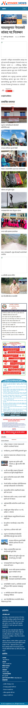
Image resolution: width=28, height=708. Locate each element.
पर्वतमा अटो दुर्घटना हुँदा (7, 190)
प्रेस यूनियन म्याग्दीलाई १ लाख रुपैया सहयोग (14, 524)
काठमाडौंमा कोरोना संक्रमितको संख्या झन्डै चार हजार (14, 491)
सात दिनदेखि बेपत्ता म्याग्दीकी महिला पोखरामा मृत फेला (12, 600)
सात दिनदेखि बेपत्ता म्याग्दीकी (9, 296)
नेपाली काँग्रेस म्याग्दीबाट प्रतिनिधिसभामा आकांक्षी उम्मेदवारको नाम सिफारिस (15, 484)
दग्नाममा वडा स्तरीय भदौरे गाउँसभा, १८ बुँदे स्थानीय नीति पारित (17, 463)
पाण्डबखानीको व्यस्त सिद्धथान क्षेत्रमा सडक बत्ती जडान (14, 564)
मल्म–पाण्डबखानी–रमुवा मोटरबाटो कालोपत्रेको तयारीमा (14, 253)
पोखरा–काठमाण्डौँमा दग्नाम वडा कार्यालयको (13, 169)
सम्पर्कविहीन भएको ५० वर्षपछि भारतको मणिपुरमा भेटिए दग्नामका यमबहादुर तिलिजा (13, 586)
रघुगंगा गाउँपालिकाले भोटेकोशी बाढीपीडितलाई (10, 126)
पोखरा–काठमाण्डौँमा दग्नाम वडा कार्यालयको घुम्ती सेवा (12, 550)
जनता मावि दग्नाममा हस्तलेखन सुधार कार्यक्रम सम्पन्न (17, 570)
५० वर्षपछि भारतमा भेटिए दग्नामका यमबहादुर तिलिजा (13, 593)
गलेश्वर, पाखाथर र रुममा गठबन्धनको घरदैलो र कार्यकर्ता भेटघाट (14, 445)
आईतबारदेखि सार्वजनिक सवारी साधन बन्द (14, 504)
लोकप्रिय (3, 437)
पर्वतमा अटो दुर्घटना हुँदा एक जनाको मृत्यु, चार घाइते (16, 557)
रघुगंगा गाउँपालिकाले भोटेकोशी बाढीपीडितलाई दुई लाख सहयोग (13, 535)
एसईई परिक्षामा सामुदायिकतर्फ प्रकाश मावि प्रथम (14, 517)
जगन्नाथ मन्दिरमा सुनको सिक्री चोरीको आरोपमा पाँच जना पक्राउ (17, 542)
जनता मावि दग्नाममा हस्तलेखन (9, 231)
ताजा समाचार (5, 440)
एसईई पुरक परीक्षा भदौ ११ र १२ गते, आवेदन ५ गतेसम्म (14, 511)
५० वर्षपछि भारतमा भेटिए (8, 275)
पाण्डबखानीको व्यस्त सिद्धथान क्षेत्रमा (11, 210)
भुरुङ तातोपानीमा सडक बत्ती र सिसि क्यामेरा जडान (14, 478)
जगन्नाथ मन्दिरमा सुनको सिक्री (9, 148)
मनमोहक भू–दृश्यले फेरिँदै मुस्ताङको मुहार (15, 451)
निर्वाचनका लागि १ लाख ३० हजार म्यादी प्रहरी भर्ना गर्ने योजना (15, 497)
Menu (24, 8)
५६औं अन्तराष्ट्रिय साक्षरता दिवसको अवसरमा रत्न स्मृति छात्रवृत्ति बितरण (13, 471)
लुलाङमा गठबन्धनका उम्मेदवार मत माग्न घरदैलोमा (15, 456)
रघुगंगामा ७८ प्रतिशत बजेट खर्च (12, 529)
